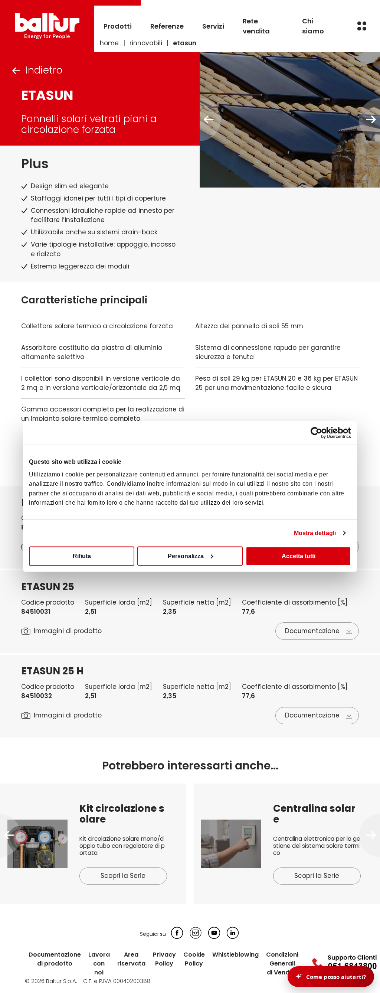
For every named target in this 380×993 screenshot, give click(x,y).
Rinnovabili (146, 43)
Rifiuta (82, 556)
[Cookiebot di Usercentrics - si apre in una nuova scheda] (318, 433)
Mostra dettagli (315, 533)
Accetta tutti (298, 556)
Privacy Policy (164, 959)
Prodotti (118, 26)
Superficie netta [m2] (197, 602)
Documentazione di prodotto (55, 959)
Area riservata (131, 959)
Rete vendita (256, 26)
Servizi (213, 26)
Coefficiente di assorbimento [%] (295, 602)
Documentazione (312, 630)
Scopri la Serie (123, 875)
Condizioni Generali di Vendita (282, 963)
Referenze (167, 26)
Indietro (44, 70)
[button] (10, 835)
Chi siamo (313, 26)
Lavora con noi (99, 963)
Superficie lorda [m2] (118, 602)
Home (109, 43)
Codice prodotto (47, 602)
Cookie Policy (194, 959)
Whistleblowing (235, 954)
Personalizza (186, 556)
